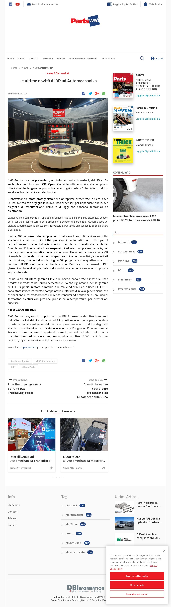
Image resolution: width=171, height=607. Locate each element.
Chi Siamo (14, 505)
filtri (126, 270)
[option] (31, 445)
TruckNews (109, 58)
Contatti (13, 512)
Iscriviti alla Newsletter (45, 4)
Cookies (12, 525)
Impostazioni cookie (136, 594)
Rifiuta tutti (137, 585)
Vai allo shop (156, 4)
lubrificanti (130, 279)
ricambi (128, 242)
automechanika (20, 361)
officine (128, 261)
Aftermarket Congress (83, 58)
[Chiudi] (164, 550)
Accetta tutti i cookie (137, 576)
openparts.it (29, 347)
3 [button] (59, 477)
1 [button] (53, 477)
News (25, 67)
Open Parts (29, 367)
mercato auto (132, 289)
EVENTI (61, 58)
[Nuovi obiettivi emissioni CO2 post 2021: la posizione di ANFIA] (138, 195)
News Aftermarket (43, 67)
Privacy (12, 518)
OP (13, 367)
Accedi (159, 58)
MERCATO (34, 58)
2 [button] (56, 477)
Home (10, 58)
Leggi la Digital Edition (125, 4)
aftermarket (131, 251)
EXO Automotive (46, 361)
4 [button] (63, 477)
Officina (48, 58)
